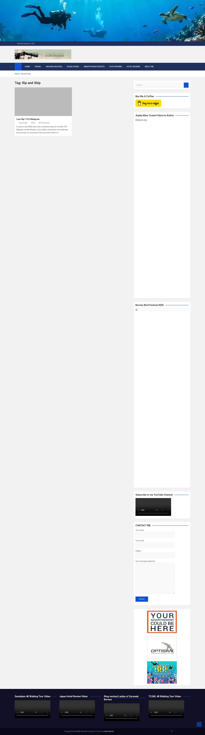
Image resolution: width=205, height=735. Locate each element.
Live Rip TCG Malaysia (27, 119)
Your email (139, 541)
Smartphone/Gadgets (94, 67)
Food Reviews (115, 67)
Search (186, 85)
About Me (149, 67)
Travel (38, 67)
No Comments (44, 123)
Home (27, 67)
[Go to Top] (199, 724)
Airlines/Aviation (54, 67)
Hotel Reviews (133, 67)
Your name (139, 530)
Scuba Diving (73, 67)
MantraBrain (109, 731)
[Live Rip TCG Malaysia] (43, 101)
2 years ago (23, 123)
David (33, 123)
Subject (138, 551)
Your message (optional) (145, 561)
